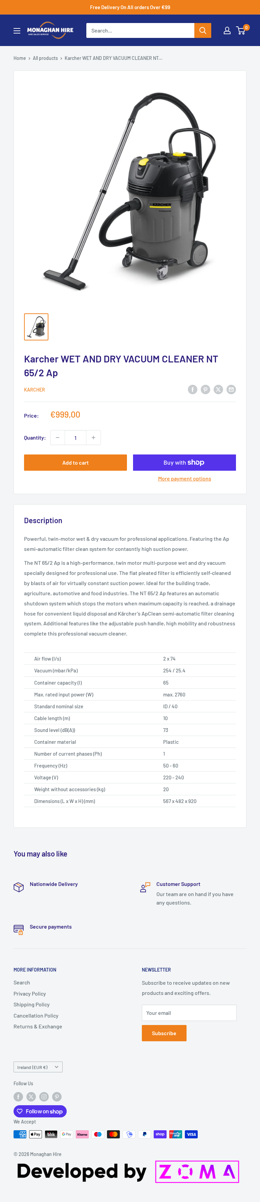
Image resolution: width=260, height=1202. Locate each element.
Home (20, 58)
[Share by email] (231, 389)
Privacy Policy (30, 993)
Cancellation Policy (36, 1015)
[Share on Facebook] (192, 389)
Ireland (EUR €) (32, 1067)
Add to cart (75, 462)
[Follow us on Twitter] (31, 1096)
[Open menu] (17, 31)
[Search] (202, 30)
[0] (241, 30)
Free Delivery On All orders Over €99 (130, 7)
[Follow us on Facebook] (18, 1096)
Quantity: (35, 437)
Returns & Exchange (38, 1026)
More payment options (184, 478)
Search (22, 982)
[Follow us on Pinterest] (57, 1096)
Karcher (34, 390)
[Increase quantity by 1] (93, 437)
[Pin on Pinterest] (205, 389)
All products (45, 58)
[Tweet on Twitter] (218, 389)
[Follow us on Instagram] (44, 1096)
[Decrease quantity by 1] (57, 437)
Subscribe (164, 1033)
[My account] (227, 30)
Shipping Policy (32, 1004)
